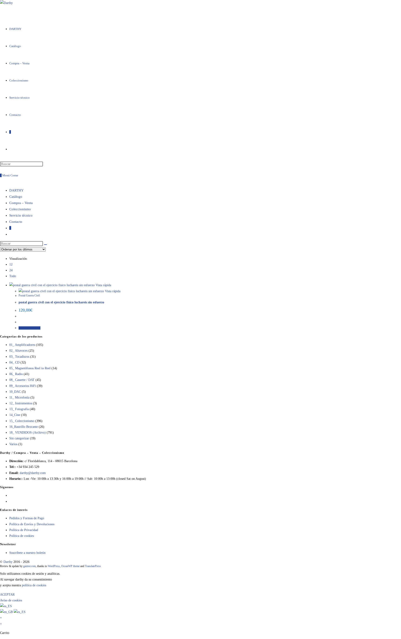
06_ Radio (16, 374)
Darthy (8, 562)
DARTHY (16, 190)
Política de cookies (21, 536)
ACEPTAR (7, 594)
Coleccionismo (20, 209)
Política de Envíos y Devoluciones (31, 524)
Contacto (15, 222)
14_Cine (14, 415)
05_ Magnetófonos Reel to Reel (30, 368)
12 (11, 264)
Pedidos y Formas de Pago (26, 518)
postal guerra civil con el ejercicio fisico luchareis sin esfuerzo (61, 302)
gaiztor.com (29, 566)
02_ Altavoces (18, 350)
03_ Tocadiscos (19, 356)
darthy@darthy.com (33, 473)
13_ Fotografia (19, 409)
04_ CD (14, 362)
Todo (12, 276)
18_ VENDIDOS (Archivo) (27, 432)
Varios (13, 444)
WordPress (54, 566)
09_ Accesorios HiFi (22, 386)
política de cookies (34, 585)
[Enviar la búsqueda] (45, 244)
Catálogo (15, 196)
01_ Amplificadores (22, 345)
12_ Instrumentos (20, 403)
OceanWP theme (70, 566)
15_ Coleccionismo (21, 421)
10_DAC (15, 391)
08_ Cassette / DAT (22, 380)
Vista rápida (103, 285)
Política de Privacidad (23, 530)
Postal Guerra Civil (29, 295)
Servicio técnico (20, 215)
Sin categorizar (19, 438)
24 (11, 270)
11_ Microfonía (19, 397)
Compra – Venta (21, 203)
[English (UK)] (7, 612)
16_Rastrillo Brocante (23, 426)
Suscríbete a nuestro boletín (27, 553)
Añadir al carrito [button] (29, 328)
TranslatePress (93, 566)
